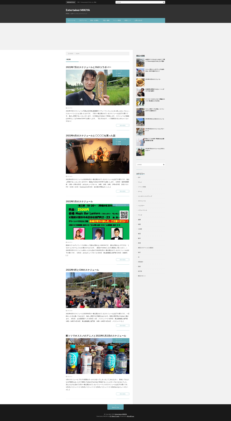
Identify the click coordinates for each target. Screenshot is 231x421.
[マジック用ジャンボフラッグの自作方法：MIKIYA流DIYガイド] (140, 72)
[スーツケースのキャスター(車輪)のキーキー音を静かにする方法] (140, 102)
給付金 (140, 271)
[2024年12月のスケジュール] (140, 82)
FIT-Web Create (114, 416)
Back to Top (115, 407)
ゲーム (120, 71)
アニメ (120, 339)
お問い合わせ (138, 20)
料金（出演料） (94, 20)
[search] (163, 2)
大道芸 (140, 229)
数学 (139, 238)
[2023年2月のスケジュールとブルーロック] (140, 132)
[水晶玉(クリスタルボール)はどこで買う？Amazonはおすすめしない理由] (140, 63)
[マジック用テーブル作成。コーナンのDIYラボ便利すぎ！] (140, 112)
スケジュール (71, 20)
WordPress (130, 416)
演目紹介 (140, 261)
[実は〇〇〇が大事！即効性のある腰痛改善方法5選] (140, 142)
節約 (139, 266)
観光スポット (122, 76)
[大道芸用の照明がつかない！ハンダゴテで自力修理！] (140, 92)
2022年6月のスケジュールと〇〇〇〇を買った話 (90, 135)
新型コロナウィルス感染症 (145, 247)
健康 (119, 141)
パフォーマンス (142, 210)
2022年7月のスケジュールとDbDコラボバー (88, 67)
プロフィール (83, 20)
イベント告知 (122, 273)
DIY (139, 177)
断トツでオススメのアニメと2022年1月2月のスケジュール (96, 335)
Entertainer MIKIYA (78, 10)
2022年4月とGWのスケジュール (82, 269)
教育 (139, 233)
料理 (119, 144)
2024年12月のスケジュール (152, 79)
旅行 (119, 73)
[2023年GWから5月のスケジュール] (140, 122)
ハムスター (141, 205)
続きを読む (123, 125)
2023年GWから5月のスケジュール (154, 119)
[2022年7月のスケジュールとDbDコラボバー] (140, 152)
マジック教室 (117, 20)
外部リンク (128, 20)
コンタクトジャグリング (145, 196)
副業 (139, 224)
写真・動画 (106, 20)
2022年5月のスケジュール (79, 201)
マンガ (140, 215)
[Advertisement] (115, 36)
